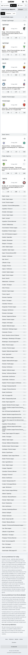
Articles (21, 639)
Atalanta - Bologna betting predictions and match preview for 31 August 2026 (13, 88)
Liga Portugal (5, 24)
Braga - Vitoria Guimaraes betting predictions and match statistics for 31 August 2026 (12, 33)
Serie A (4, 63)
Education (14, 642)
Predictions (11, 639)
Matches (16, 639)
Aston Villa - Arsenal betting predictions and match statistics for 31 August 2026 (13, 109)
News (6, 639)
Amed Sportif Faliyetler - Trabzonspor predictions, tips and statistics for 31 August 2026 (14, 169)
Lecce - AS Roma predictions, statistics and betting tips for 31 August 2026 (13, 71)
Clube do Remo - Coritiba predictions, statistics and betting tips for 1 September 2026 (13, 147)
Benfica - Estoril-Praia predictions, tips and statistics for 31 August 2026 (13, 51)
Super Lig (5, 160)
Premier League (6, 100)
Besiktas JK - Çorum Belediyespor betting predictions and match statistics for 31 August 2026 (13, 187)
